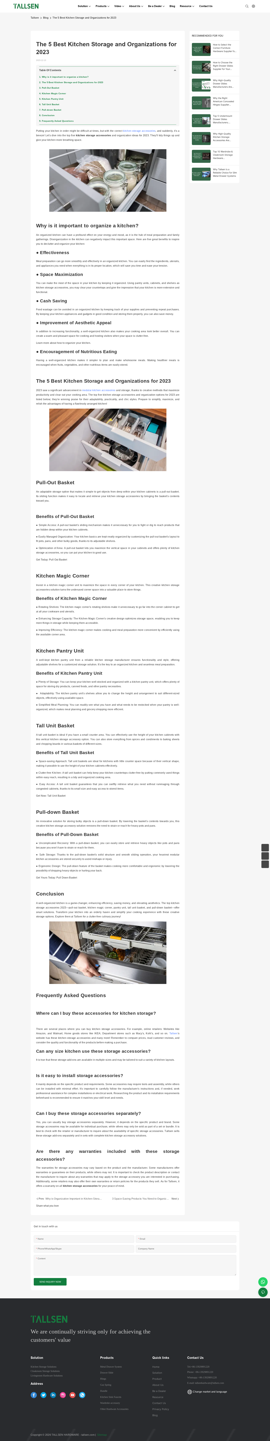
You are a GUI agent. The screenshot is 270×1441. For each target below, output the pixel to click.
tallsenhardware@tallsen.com (209, 1383)
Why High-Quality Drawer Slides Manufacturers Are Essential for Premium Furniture (224, 83)
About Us (157, 1384)
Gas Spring (105, 1384)
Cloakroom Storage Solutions (45, 1371)
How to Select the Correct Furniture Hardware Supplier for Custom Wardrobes (224, 48)
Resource (158, 1397)
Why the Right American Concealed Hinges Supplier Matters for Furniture (223, 101)
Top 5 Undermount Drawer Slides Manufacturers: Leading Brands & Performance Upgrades (225, 119)
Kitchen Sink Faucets (110, 1397)
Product (157, 1378)
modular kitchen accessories (98, 390)
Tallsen (35, 17)
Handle (103, 1391)
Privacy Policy (160, 1409)
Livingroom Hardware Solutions (47, 1375)
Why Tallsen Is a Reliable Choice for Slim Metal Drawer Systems (225, 172)
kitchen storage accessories (139, 131)
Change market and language (209, 1391)
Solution (157, 1372)
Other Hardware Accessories (114, 1409)
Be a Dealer (159, 1391)
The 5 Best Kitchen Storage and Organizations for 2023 (84, 17)
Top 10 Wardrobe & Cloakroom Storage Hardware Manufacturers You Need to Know (223, 155)
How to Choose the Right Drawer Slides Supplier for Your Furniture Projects (223, 66)
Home (155, 1366)
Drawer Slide (106, 1372)
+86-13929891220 (200, 1366)
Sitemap (102, 1434)
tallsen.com (88, 1434)
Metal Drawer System (111, 1366)
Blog (45, 17)
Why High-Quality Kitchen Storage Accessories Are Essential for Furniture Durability (224, 137)
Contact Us (159, 1403)
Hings (103, 1378)
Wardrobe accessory (110, 1403)
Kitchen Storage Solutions (43, 1366)
